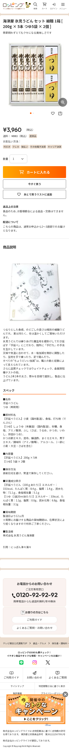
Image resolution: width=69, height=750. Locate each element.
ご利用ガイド (34, 619)
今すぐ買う (34, 184)
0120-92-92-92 (37, 595)
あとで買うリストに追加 (38, 194)
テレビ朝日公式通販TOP (15, 643)
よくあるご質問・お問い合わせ (35, 628)
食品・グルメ (39, 643)
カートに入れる (38, 172)
